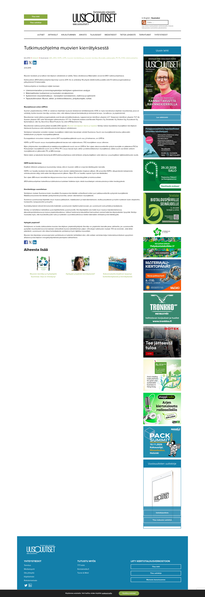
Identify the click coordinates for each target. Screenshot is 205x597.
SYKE (123, 58)
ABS (50, 58)
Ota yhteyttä (29, 573)
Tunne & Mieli (83, 573)
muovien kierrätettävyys (75, 58)
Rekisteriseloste (30, 580)
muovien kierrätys (91, 58)
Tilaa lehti (36, 17)
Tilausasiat (95, 35)
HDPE (59, 58)
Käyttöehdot (29, 577)
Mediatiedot (111, 35)
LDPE (64, 58)
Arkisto (83, 35)
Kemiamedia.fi (83, 569)
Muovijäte (102, 58)
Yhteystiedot (161, 35)
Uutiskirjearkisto (162, 513)
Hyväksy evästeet (129, 593)
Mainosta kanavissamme (155, 580)
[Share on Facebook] (26, 62)
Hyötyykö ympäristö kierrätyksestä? (80, 274)
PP (117, 58)
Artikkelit (53, 35)
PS (119, 58)
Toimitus (27, 565)
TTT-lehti (81, 565)
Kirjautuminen (68, 35)
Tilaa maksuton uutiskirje (162, 520)
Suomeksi (155, 18)
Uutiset (41, 35)
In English (146, 18)
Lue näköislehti (162, 117)
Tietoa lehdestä (128, 35)
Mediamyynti (29, 569)
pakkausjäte (110, 58)
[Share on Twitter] (30, 62)
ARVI (54, 58)
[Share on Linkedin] (35, 62)
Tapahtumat (145, 35)
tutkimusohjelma (132, 58)
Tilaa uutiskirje (35, 23)
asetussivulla (107, 593)
